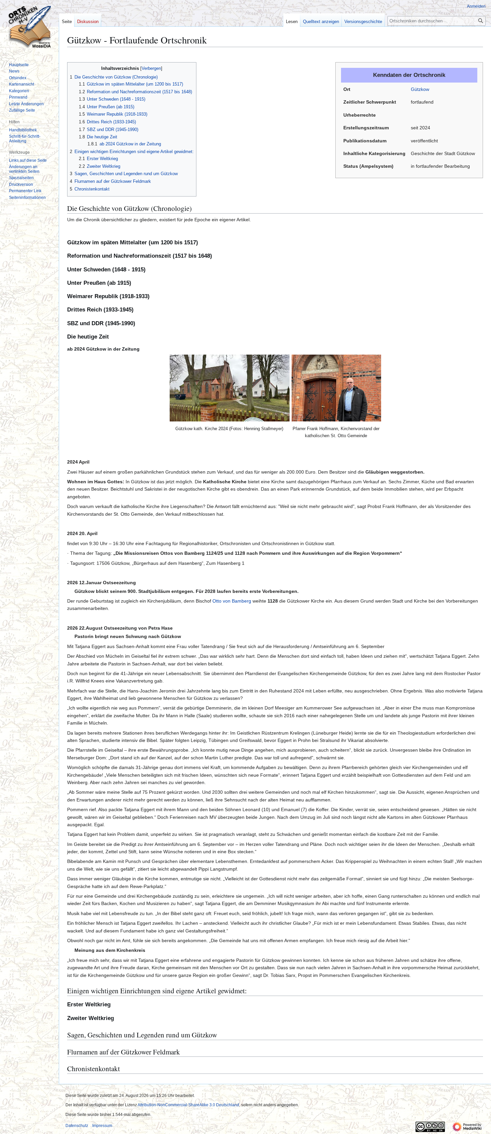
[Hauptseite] (29, 26)
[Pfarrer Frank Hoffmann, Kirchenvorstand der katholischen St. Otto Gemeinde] (336, 388)
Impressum (102, 1125)
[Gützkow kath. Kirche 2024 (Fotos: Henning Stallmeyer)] (230, 388)
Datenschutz (76, 1125)
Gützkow (420, 89)
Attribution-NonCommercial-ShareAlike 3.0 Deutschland (188, 1105)
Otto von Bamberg (231, 601)
